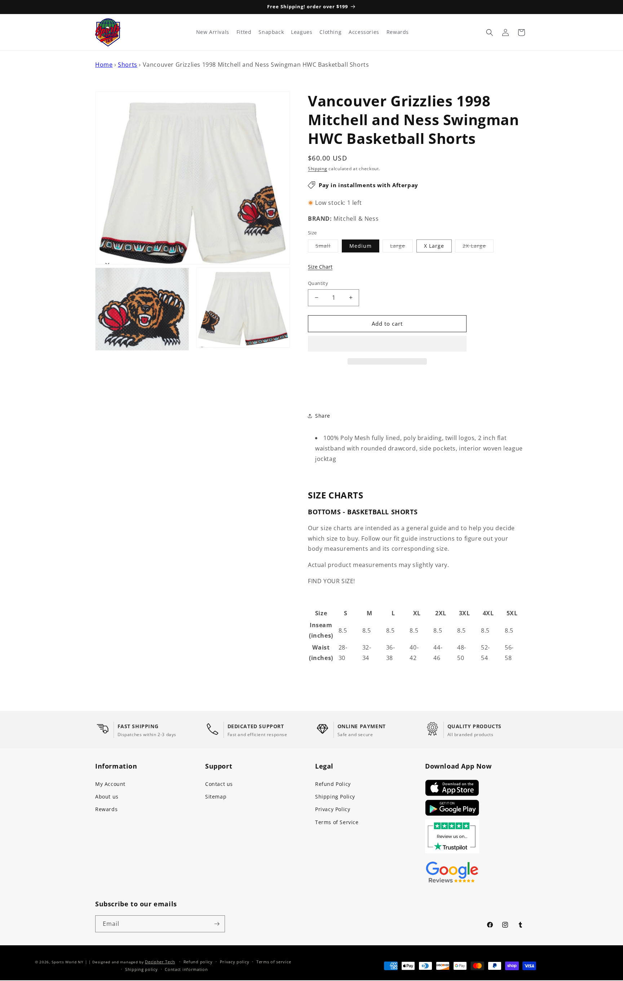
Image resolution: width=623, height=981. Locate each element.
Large (401, 247)
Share (322, 415)
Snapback (271, 32)
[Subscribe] (217, 923)
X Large (434, 245)
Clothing (330, 32)
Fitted (244, 32)
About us (107, 796)
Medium (360, 245)
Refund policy (198, 961)
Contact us (219, 783)
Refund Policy (333, 783)
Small (326, 247)
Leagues (301, 32)
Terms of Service (337, 822)
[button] (387, 344)
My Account (110, 783)
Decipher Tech (160, 961)
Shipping (317, 169)
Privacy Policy (332, 809)
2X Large (478, 247)
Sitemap (215, 796)
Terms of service (273, 961)
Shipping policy (141, 969)
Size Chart (320, 266)
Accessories (364, 32)
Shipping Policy (335, 796)
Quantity (318, 283)
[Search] (490, 32)
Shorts (127, 65)
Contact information (186, 969)
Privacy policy (234, 961)
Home (103, 65)
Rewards (106, 809)
